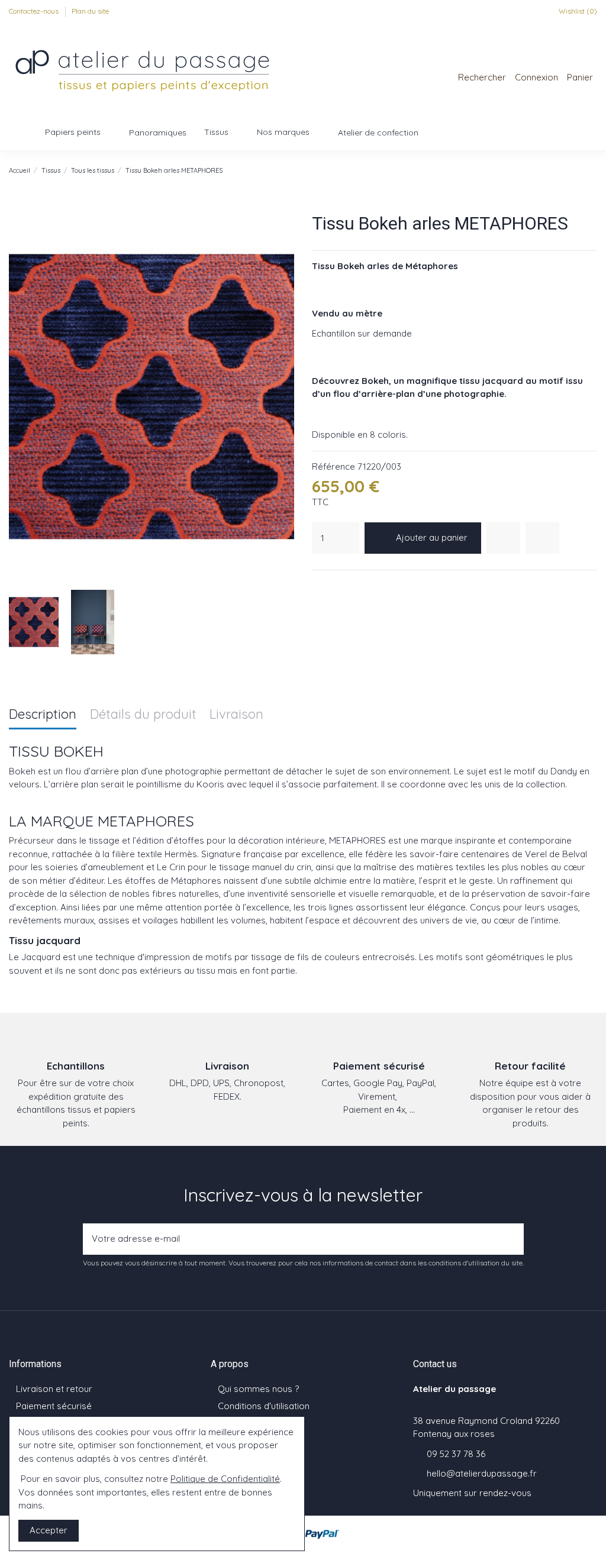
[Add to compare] (542, 538)
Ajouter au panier (432, 537)
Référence (333, 466)
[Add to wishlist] (503, 538)
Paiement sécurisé (54, 1406)
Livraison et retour (54, 1388)
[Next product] (591, 170)
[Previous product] (579, 170)
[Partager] (318, 585)
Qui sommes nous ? (258, 1388)
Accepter (48, 1530)
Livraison (236, 715)
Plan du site (90, 11)
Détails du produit (143, 715)
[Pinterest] (348, 585)
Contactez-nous (34, 11)
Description (42, 715)
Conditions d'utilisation (264, 1406)
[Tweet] (333, 585)
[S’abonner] (511, 1239)
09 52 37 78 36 (456, 1453)
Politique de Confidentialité (225, 1478)
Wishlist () (577, 11)
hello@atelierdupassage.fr (482, 1473)
